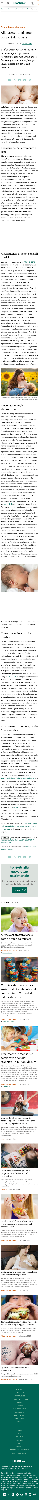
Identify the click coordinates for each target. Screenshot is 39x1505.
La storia (19, 1440)
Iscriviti (17, 890)
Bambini (28, 847)
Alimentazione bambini (13, 27)
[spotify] (17, 1494)
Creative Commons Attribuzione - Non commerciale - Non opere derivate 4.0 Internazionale (18, 841)
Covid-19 (4, 1190)
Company (19, 1430)
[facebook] (4, 1494)
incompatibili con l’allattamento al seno (17, 778)
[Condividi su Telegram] (29, 80)
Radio (19, 1402)
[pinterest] (13, 1494)
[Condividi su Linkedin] (19, 80)
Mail (19, 1443)
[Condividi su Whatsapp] (24, 80)
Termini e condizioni (19, 1453)
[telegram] (34, 1494)
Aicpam (12, 676)
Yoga (2, 1139)
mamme (9, 849)
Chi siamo (19, 1437)
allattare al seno (28, 262)
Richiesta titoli (19, 1409)
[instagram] (26, 1494)
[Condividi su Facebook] (9, 80)
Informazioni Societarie (19, 1450)
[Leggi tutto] (36, 902)
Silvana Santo (27, 44)
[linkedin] (30, 1494)
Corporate (19, 1412)
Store (11, 3)
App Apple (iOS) (19, 1396)
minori (3, 849)
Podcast (19, 1406)
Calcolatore (19, 1415)
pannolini (8, 504)
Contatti (19, 1434)
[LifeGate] (19, 2)
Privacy (19, 1447)
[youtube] (21, 1494)
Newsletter (19, 1393)
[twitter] (9, 1494)
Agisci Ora (19, 1419)
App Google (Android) (19, 1399)
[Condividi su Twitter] (14, 80)
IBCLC (16, 807)
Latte (34, 847)
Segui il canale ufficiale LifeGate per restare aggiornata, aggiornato (19, 826)
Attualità (19, 1390)
